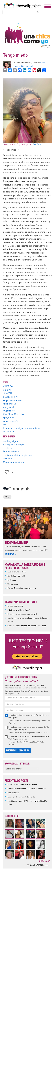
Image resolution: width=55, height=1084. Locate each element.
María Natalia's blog (13, 462)
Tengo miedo (12, 584)
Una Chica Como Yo (13, 414)
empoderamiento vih (13, 400)
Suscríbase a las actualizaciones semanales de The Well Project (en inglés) (28, 737)
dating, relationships (13, 444)
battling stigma (10, 441)
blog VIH (7, 389)
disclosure (8, 448)
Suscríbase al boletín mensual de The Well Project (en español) (28, 716)
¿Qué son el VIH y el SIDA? (18, 610)
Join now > (11, 554)
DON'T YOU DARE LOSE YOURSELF (22, 785)
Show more (44, 861)
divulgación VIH (11, 396)
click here (36, 144)
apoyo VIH (8, 417)
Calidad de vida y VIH (16, 576)
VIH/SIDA (8, 386)
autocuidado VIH (11, 421)
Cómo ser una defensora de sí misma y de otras (26, 626)
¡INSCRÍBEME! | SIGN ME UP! (17, 750)
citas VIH (7, 393)
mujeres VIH (9, 410)
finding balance (11, 451)
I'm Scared (11, 580)
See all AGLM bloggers (39, 865)
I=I (4, 424)
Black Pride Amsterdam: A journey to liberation (26, 789)
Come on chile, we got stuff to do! (21, 797)
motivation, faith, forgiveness (17, 455)
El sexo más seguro (15, 606)
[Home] (23, 5)
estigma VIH (9, 407)
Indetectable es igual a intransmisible (22, 428)
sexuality (7, 458)
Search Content (37, 12)
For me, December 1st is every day (21, 588)
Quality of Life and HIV (16, 572)
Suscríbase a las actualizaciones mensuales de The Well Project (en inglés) (28, 728)
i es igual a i (9, 431)
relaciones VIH (10, 403)
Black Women (13, 793)
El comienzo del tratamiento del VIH (22, 614)
